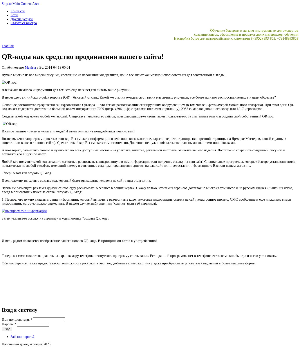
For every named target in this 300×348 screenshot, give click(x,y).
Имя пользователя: (17, 319)
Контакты (18, 11)
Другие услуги (22, 19)
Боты (14, 15)
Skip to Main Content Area (20, 3)
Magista (30, 67)
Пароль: (9, 324)
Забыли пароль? (22, 337)
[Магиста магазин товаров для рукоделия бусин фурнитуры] (24, 211)
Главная (8, 46)
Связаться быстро (24, 23)
